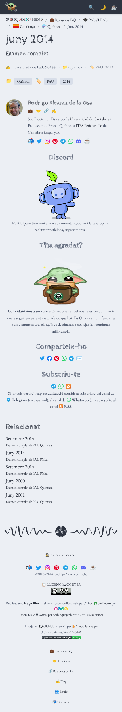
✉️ (79, 358)
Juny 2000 (15, 480)
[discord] (83, 567)
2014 (109, 67)
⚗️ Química (51, 26)
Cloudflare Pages (86, 626)
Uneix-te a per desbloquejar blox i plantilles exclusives (61, 614)
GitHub (48, 626)
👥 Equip (61, 691)
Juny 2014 (15, 452)
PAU (99, 67)
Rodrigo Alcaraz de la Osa (60, 102)
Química (75, 67)
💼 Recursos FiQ (62, 19)
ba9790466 (46, 67)
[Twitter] (42, 358)
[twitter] (38, 567)
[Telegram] (71, 358)
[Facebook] (49, 358)
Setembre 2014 (20, 438)
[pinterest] (56, 567)
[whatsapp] (74, 567)
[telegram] (65, 567)
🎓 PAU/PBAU (95, 19)
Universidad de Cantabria (89, 118)
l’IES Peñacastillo (89, 125)
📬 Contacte (61, 702)
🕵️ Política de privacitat (61, 555)
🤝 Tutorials (61, 661)
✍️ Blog (61, 681)
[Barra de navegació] (11, 7)
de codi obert (100, 603)
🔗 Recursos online (61, 671)
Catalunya (27, 26)
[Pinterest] (56, 358)
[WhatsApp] (64, 358)
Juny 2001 (15, 495)
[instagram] (47, 567)
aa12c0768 (74, 632)
